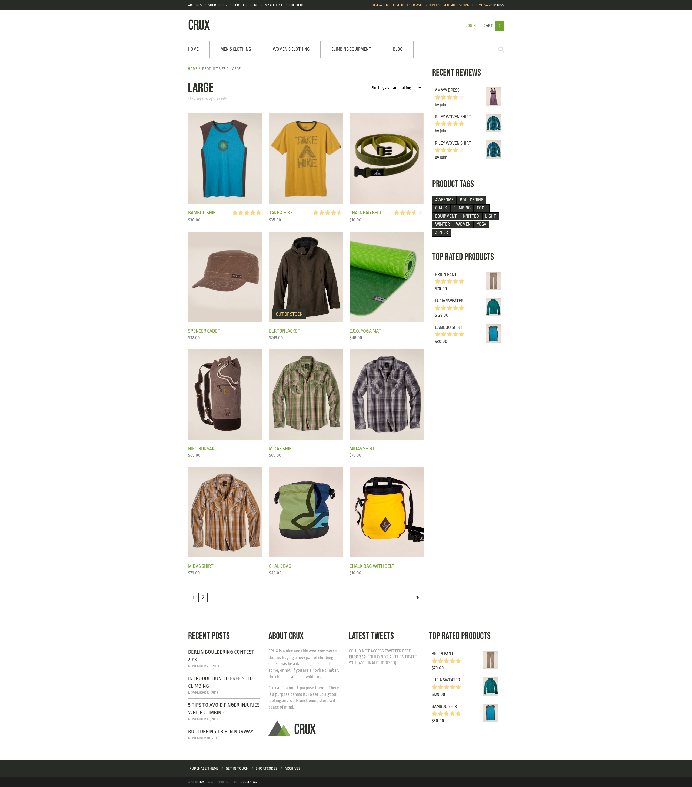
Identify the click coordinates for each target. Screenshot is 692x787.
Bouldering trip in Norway (220, 731)
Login (470, 25)
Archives (195, 5)
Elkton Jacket (284, 331)
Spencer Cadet (204, 331)
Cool (482, 208)
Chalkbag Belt (366, 212)
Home (193, 49)
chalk (441, 208)
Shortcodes (217, 5)
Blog (397, 49)
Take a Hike (281, 212)
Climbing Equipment (351, 49)
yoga (481, 224)
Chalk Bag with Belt (372, 566)
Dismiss (498, 5)
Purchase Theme (203, 768)
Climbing (462, 208)
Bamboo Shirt (203, 212)
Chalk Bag (280, 566)
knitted (471, 216)
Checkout (296, 5)
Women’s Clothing (291, 49)
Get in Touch (237, 768)
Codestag (250, 782)
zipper (441, 232)
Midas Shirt (281, 448)
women (463, 224)
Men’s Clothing (236, 49)
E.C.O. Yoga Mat (365, 331)
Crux (201, 782)
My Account (273, 5)
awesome (444, 200)
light (490, 216)
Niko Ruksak (201, 448)
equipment (446, 216)
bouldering (471, 200)
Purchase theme (245, 5)
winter (442, 224)
